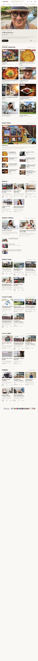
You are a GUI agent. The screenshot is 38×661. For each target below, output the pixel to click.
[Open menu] (2, 1)
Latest (4, 4)
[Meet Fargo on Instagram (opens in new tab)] (27, 1)
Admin (35, 1)
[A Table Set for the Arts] (19, 17)
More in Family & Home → (31, 259)
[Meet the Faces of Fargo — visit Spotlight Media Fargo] (19, 408)
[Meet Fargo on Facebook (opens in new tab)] (31, 1)
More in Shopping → (32, 370)
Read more (4, 40)
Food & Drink (9, 4)
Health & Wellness (33, 4)
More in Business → (32, 181)
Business (21, 4)
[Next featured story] (35, 40)
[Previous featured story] (34, 40)
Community (26, 4)
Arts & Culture (15, 4)
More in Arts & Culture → (31, 333)
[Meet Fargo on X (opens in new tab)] (29, 1)
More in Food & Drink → (31, 123)
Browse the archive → (32, 47)
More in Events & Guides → (31, 297)
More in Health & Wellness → (30, 218)
